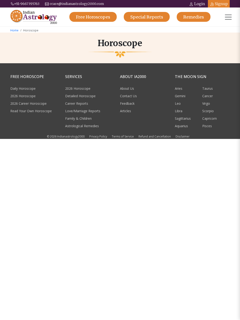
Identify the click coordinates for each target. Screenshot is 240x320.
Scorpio (208, 111)
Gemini (180, 96)
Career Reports (76, 103)
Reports (146, 17)
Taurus (207, 88)
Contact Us (128, 96)
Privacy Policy (98, 136)
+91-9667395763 (26, 4)
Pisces (207, 126)
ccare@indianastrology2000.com (77, 4)
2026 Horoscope (23, 96)
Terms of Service (123, 136)
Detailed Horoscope (80, 96)
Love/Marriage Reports (82, 111)
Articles (125, 111)
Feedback (127, 103)
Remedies (193, 17)
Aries (178, 88)
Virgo (206, 103)
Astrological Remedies (82, 126)
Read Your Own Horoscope (31, 111)
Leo (178, 103)
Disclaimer (183, 136)
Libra (178, 111)
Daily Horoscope (23, 88)
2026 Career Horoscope (28, 103)
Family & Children (78, 118)
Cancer (207, 96)
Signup (221, 3)
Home (14, 30)
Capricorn (209, 118)
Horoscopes (93, 17)
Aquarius (181, 126)
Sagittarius (183, 118)
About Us (127, 88)
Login (199, 3)
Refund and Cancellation (155, 136)
